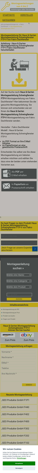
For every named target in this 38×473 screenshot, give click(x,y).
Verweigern (19, 468)
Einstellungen (21, 458)
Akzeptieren (19, 463)
